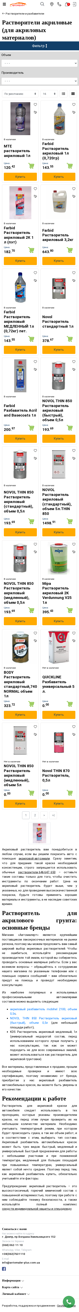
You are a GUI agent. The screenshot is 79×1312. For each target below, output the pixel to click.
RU (49, 652)
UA (30, 652)
